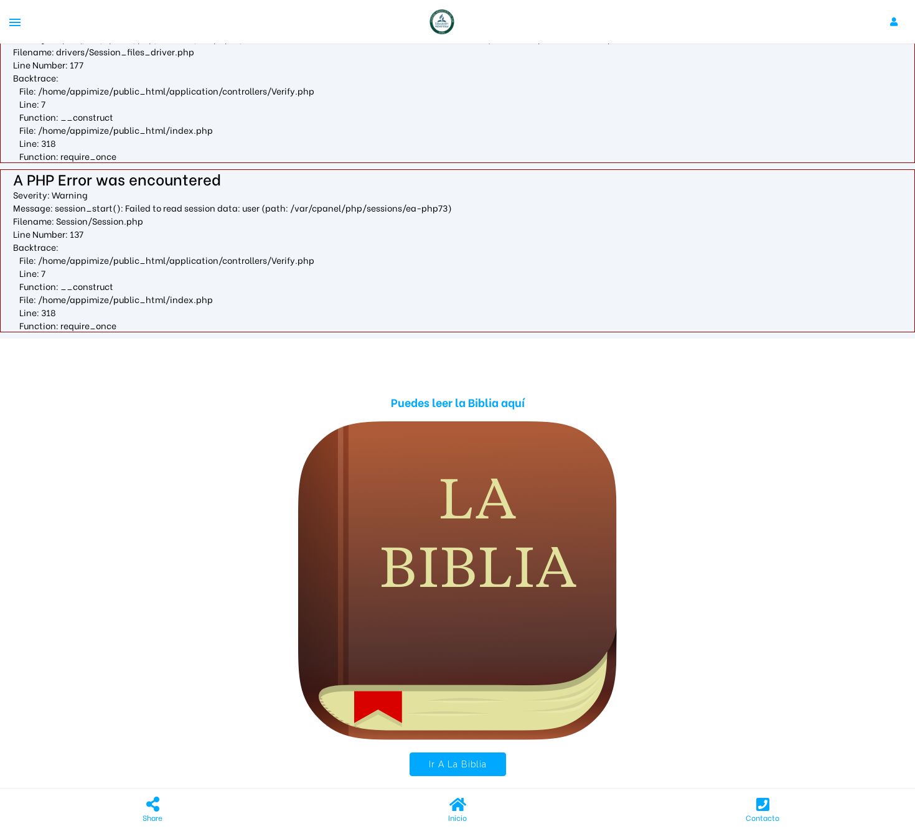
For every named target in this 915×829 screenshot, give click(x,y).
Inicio (457, 817)
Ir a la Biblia (458, 764)
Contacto (762, 817)
